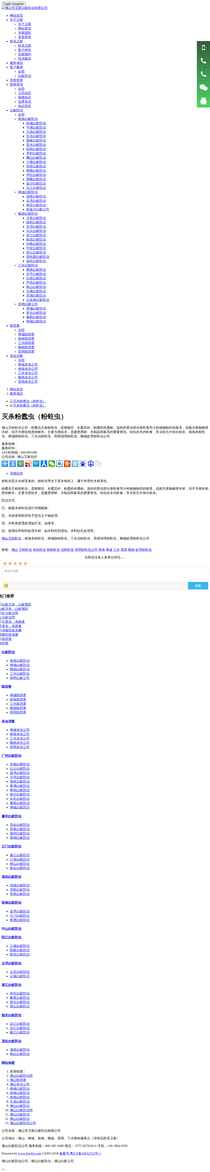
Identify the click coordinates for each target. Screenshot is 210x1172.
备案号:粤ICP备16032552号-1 (80, 1153)
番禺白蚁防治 (20, 803)
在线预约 (24, 54)
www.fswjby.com (29, 1153)
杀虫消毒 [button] (16, 356)
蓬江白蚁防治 (20, 855)
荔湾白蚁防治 (20, 773)
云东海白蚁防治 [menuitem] (37, 300)
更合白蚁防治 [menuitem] (36, 312)
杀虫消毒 (8, 721)
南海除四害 (26, 338)
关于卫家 (24, 24)
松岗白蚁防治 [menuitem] (36, 149)
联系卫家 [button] (16, 41)
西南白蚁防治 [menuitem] (36, 269)
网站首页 (16, 389)
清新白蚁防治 (20, 889)
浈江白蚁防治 (20, 1028)
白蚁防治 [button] (16, 110)
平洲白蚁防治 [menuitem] (36, 127)
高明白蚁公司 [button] (28, 304)
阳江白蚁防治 (11, 937)
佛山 (14, 549)
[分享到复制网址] (98, 463)
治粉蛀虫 (67, 549)
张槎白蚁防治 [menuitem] (36, 196)
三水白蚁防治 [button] (28, 265)
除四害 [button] (15, 325)
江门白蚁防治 (11, 846)
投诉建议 (24, 58)
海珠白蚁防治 (20, 781)
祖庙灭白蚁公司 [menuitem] (37, 209)
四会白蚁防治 (20, 825)
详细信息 (16, 473)
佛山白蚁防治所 (21, 1075)
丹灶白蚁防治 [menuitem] (36, 175)
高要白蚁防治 (20, 829)
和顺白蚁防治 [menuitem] (36, 170)
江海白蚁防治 (20, 859)
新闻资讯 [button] (16, 84)
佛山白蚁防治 (20, 1106)
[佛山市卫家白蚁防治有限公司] (105, 8)
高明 (124, 549)
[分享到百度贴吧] (59, 463)
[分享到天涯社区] (75, 463)
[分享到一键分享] (12, 463)
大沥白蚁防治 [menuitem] (36, 132)
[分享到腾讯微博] (36, 463)
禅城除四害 (26, 334)
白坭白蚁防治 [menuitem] (36, 278)
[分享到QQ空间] (20, 463)
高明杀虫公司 (28, 381)
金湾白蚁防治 (20, 911)
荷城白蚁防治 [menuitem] (36, 308)
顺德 (131, 549)
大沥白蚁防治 (20, 1101)
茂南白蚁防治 (20, 1049)
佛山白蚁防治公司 (23, 1123)
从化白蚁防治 (20, 798)
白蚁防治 (24, 76)
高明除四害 (26, 351)
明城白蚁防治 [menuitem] (36, 321)
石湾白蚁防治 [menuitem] (36, 200)
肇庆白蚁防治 (11, 816)
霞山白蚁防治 (20, 1006)
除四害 (6, 686)
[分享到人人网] (44, 463)
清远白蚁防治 (11, 876)
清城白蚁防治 (20, 885)
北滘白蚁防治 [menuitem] (36, 226)
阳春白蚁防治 (20, 950)
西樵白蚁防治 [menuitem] (36, 179)
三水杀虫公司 (28, 373)
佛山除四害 (18, 1080)
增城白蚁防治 (20, 807)
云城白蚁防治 (20, 976)
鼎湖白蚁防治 (20, 837)
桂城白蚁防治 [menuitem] (36, 123)
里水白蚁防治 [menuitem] (36, 144)
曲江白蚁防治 (20, 1032)
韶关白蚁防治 (11, 1015)
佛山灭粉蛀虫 (11, 538)
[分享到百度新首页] (83, 463)
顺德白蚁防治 (20, 669)
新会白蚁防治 (20, 868)
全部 (21, 71)
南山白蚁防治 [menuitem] (36, 287)
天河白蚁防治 (20, 777)
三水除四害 (26, 343)
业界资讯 (24, 101)
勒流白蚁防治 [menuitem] (36, 239)
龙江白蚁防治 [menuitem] (36, 235)
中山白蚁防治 (11, 928)
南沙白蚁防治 (20, 794)
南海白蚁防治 (20, 660)
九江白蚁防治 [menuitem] (36, 188)
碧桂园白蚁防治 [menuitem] (37, 256)
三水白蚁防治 (20, 673)
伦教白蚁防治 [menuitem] (36, 244)
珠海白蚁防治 (11, 902)
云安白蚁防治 (20, 972)
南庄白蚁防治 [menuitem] (36, 205)
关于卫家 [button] (16, 20)
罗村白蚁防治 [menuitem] (36, 153)
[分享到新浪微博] (28, 463)
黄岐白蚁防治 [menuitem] (36, 140)
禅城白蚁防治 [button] (28, 192)
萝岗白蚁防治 (20, 790)
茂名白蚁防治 (11, 1041)
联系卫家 (24, 45)
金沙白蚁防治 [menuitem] (36, 183)
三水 (116, 549)
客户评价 (24, 50)
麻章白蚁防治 (20, 997)
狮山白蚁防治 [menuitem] (36, 157)
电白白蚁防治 (20, 1054)
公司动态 (24, 93)
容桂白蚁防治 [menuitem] (36, 261)
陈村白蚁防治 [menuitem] (36, 222)
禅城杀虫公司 (28, 364)
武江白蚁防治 (20, 1024)
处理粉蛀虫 (143, 549)
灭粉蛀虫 (25, 549)
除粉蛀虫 (53, 549)
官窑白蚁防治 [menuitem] (36, 166)
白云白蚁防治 (20, 768)
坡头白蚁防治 (20, 1002)
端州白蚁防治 (20, 833)
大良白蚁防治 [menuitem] (36, 218)
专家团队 (24, 32)
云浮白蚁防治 (11, 963)
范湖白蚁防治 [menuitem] (36, 295)
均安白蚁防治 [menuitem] (36, 248)
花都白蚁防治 (20, 764)
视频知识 (24, 97)
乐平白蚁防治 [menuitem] (36, 274)
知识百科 (24, 106)
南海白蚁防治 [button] (28, 119)
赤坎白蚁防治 (20, 993)
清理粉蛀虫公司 (86, 549)
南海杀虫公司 (28, 368)
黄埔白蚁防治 (20, 786)
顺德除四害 (26, 347)
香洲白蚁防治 (20, 920)
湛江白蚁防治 (11, 985)
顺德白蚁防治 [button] (28, 213)
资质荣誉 (24, 37)
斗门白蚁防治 (20, 915)
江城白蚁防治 (20, 946)
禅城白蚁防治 (20, 665)
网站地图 (8, 1063)
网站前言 (24, 28)
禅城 (109, 549)
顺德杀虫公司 (28, 377)
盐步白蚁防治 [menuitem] (36, 136)
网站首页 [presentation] (16, 15)
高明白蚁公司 (20, 678)
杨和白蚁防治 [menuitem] (36, 317)
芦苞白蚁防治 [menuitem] (36, 282)
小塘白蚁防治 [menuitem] (36, 162)
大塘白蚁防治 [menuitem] (36, 291)
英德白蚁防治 (20, 894)
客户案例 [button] (16, 67)
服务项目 (16, 63)
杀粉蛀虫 (39, 549)
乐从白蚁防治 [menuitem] (36, 231)
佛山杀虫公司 (20, 1084)
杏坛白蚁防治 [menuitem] (36, 252)
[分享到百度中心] (90, 463)
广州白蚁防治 (11, 755)
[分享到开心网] (67, 463)
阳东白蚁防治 (20, 954)
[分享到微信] (51, 463)
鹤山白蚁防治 (20, 864)
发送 (198, 585)
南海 (101, 549)
